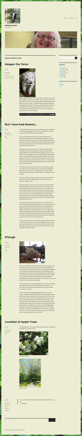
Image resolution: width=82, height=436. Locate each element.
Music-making (10, 76)
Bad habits (7, 410)
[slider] (53, 114)
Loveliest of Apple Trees (21, 321)
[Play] (21, 114)
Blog (65, 18)
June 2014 (62, 75)
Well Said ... (7, 408)
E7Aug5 (10, 237)
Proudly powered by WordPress (18, 430)
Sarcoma (7, 138)
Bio (76, 18)
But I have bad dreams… (21, 124)
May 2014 (62, 76)
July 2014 (62, 74)
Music (10, 78)
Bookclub (71, 18)
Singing (12, 78)
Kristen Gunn (7, 72)
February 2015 (63, 72)
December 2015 (63, 68)
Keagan (6, 78)
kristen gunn (11, 25)
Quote (6, 406)
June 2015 (62, 71)
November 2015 (63, 70)
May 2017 (62, 67)
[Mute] (50, 114)
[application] (37, 114)
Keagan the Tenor (17, 64)
